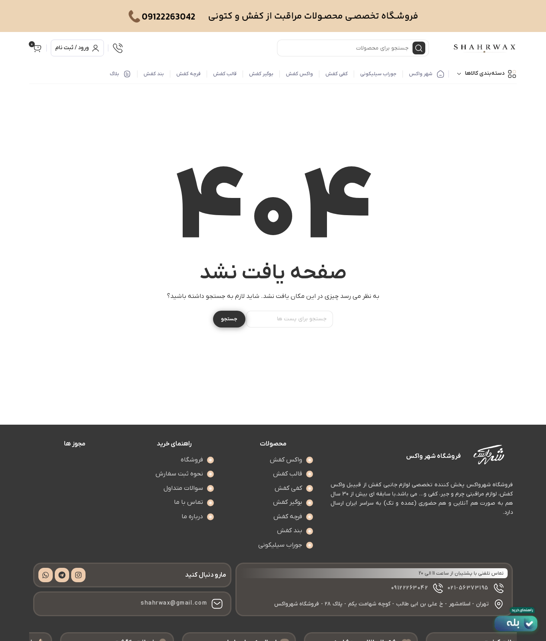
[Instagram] (78, 575)
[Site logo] (485, 48)
